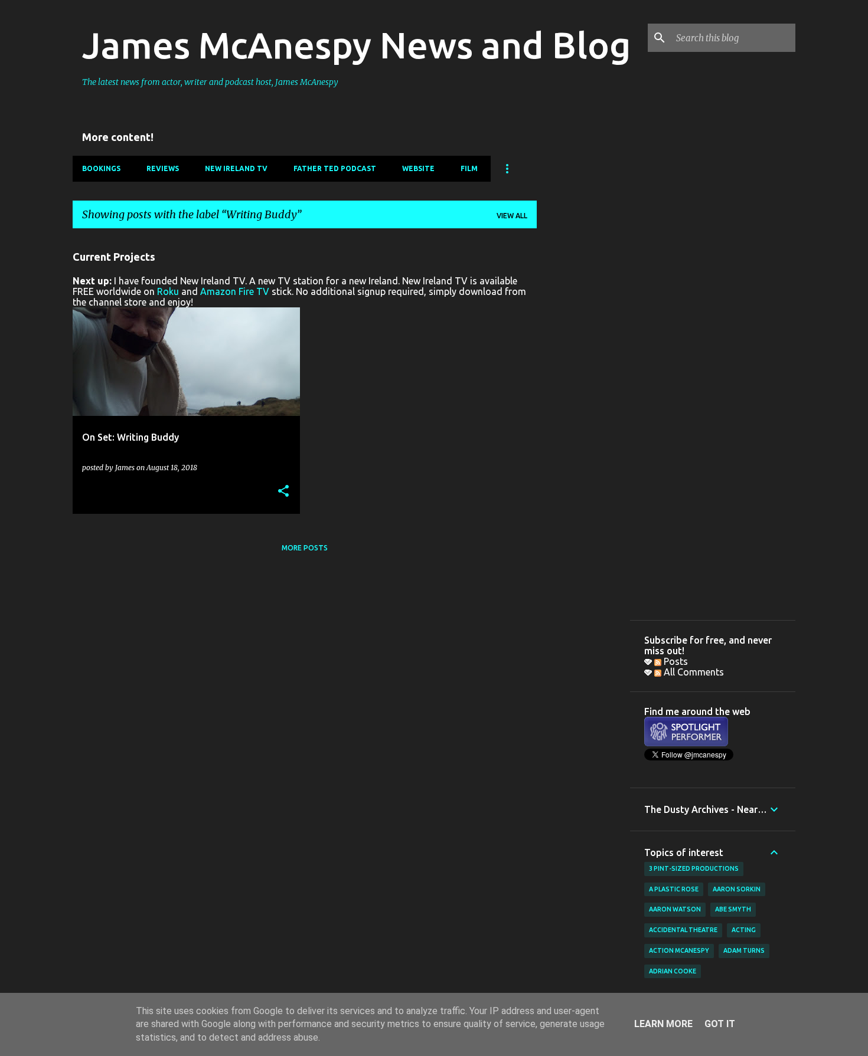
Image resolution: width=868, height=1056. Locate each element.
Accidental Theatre (683, 929)
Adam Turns (744, 950)
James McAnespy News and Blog (356, 44)
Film (469, 168)
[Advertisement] (583, 415)
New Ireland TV (236, 168)
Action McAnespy (679, 950)
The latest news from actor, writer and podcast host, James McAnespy (210, 82)
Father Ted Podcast (334, 168)
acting (744, 929)
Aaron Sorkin (737, 889)
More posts (305, 548)
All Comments (692, 672)
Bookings (101, 168)
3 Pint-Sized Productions (694, 868)
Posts (674, 661)
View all (512, 215)
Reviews (162, 168)
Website (418, 168)
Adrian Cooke (672, 971)
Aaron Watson (675, 909)
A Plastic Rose (674, 889)
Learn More (663, 1023)
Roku (168, 291)
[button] (283, 492)
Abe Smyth (733, 909)
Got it (719, 1023)
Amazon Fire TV (234, 291)
